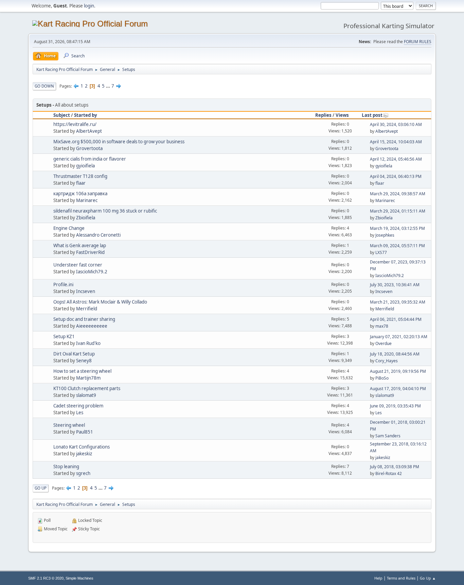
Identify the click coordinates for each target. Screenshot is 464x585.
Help (378, 578)
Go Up (41, 488)
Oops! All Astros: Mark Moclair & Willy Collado (100, 302)
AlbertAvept (89, 131)
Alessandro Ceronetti (98, 235)
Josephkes (384, 235)
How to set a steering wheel (82, 371)
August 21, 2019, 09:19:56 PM (398, 371)
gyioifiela (85, 166)
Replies (323, 115)
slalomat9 (86, 395)
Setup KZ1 (64, 336)
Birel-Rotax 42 (388, 473)
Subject (61, 115)
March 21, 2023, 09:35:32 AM (397, 302)
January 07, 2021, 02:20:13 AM (398, 337)
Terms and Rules (401, 578)
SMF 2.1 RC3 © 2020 (46, 578)
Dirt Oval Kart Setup (74, 354)
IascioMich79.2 (91, 272)
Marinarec (86, 200)
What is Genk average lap (79, 245)
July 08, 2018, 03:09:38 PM (394, 467)
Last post (372, 115)
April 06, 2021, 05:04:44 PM (396, 319)
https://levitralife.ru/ (74, 124)
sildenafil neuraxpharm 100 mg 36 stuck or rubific (105, 211)
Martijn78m (88, 378)
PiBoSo (382, 378)
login (89, 6)
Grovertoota (89, 148)
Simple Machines (79, 578)
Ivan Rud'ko (88, 343)
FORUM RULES (417, 41)
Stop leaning (66, 466)
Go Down (44, 86)
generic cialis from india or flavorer (89, 159)
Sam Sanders (387, 436)
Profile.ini (63, 284)
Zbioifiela (85, 218)
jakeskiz (84, 454)
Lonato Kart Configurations (81, 447)
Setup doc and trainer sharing (84, 319)
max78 (381, 326)
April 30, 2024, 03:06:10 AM (396, 124)
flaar (81, 183)
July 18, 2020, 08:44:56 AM (395, 354)
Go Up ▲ (428, 578)
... (108, 86)
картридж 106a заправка (80, 193)
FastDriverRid (90, 252)
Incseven (85, 291)
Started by (85, 115)
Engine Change (69, 228)
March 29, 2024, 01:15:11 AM (397, 211)
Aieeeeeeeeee (91, 326)
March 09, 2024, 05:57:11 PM (397, 246)
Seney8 (84, 361)
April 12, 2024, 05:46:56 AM (396, 159)
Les (79, 412)
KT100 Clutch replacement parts (86, 388)
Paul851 (84, 432)
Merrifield (86, 309)
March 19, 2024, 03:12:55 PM (397, 228)
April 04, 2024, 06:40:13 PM (396, 176)
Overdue (383, 343)
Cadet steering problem (78, 406)
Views (342, 115)
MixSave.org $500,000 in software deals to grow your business (118, 142)
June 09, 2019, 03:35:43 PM (395, 406)
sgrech (83, 473)
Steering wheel (69, 425)
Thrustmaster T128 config (80, 176)
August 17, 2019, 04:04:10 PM (398, 388)
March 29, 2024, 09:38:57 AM (397, 194)
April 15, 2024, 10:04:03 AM (396, 142)
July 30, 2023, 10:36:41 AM (395, 285)
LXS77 (381, 252)
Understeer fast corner (77, 265)
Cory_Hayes (386, 361)
